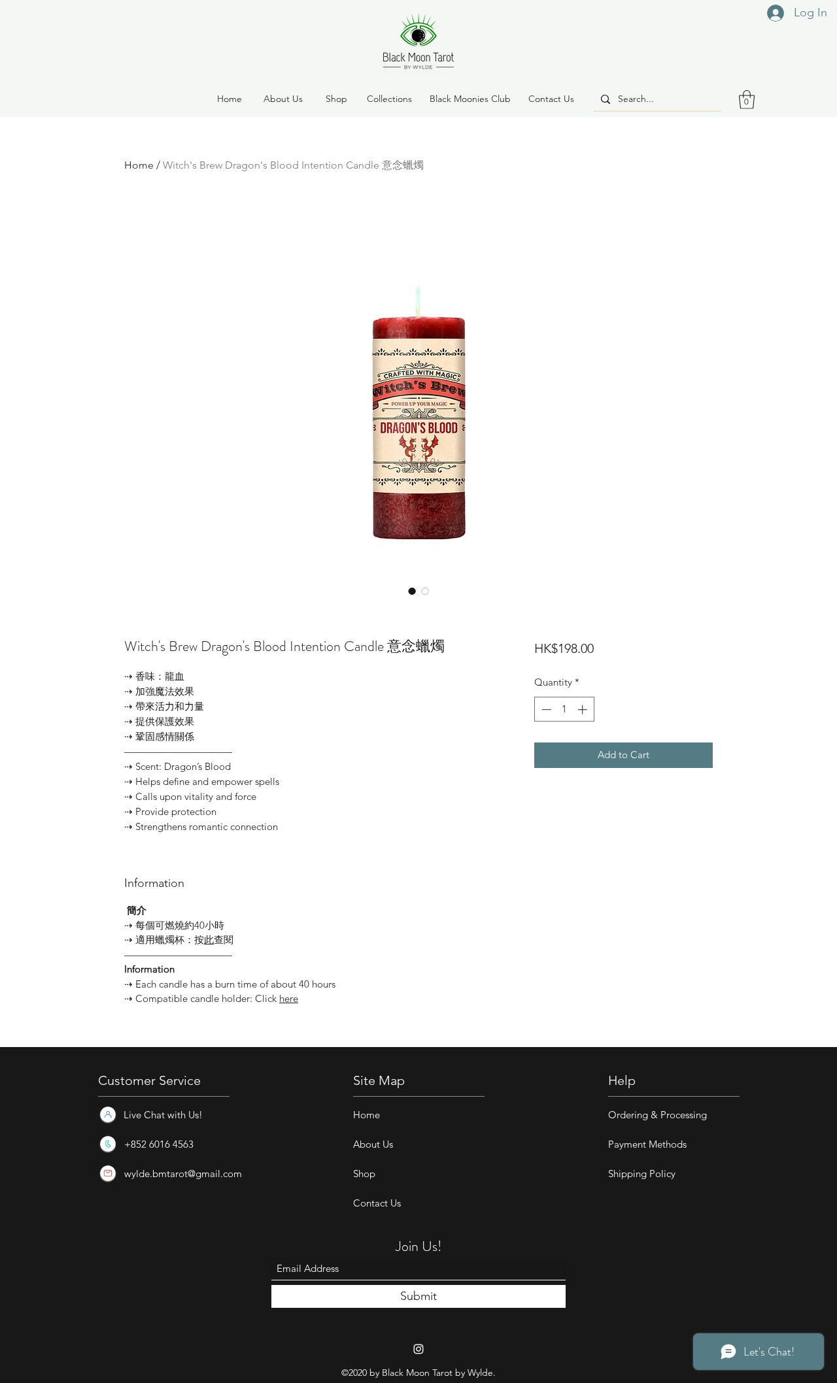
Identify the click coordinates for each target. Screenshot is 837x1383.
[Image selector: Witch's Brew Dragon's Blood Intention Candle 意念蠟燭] (411, 590)
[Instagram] (418, 1349)
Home (139, 165)
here (288, 998)
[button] (336, 99)
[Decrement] (545, 709)
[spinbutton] (564, 709)
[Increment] (583, 709)
